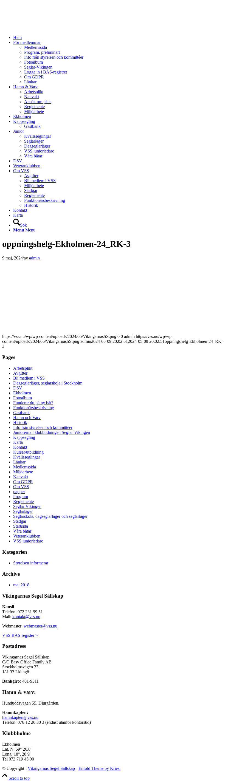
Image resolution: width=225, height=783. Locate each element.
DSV (17, 388)
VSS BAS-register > (20, 635)
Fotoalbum (22, 397)
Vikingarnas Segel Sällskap (51, 768)
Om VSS (21, 486)
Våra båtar (22, 531)
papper (19, 491)
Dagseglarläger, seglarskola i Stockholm (47, 383)
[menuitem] (118, 37)
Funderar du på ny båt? (33, 402)
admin (34, 258)
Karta (18, 442)
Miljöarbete (23, 472)
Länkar (19, 462)
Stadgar (19, 521)
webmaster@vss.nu (40, 626)
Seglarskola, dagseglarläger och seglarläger (50, 516)
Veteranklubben (26, 536)
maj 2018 (21, 585)
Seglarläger (23, 511)
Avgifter (20, 373)
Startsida (20, 526)
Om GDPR (23, 481)
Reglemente (23, 501)
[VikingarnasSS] (43, 28)
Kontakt (20, 447)
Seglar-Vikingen (27, 506)
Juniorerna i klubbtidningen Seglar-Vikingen (51, 432)
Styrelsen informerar (30, 563)
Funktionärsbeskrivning (33, 407)
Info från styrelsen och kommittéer (42, 427)
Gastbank (21, 412)
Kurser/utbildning (28, 452)
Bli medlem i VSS (29, 378)
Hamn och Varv (27, 417)
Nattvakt (20, 476)
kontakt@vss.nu (26, 616)
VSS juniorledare (28, 541)
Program (20, 496)
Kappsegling (24, 437)
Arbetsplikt (22, 368)
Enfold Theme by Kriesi (99, 768)
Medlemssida (24, 467)
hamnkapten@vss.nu (20, 717)
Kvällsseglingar (26, 457)
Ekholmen (22, 393)
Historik (20, 422)
